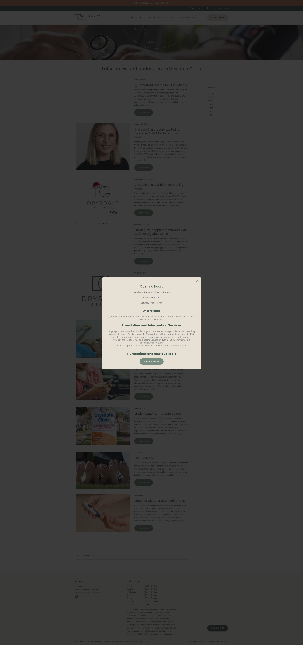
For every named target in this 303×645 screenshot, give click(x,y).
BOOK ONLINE (150, 361)
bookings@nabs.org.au (151, 342)
